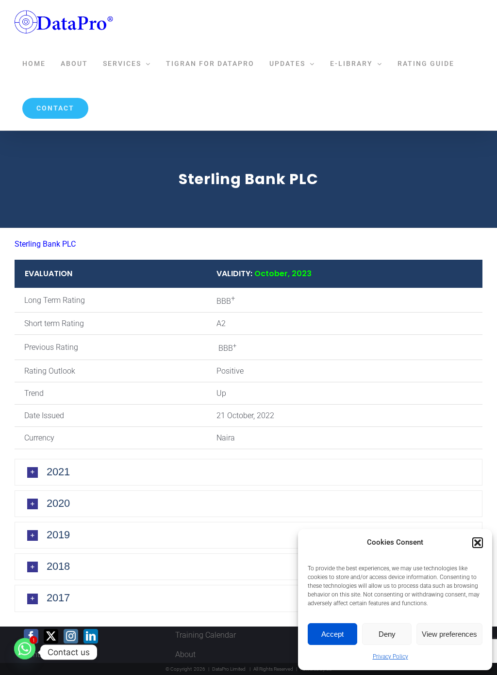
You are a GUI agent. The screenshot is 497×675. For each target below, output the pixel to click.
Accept (332, 634)
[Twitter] (51, 636)
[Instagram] (71, 636)
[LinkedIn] (90, 636)
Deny (387, 634)
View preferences (449, 634)
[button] (477, 543)
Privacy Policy (390, 656)
